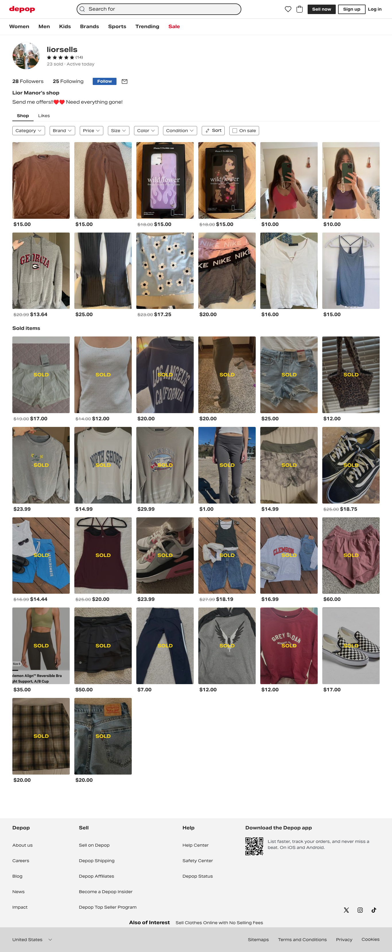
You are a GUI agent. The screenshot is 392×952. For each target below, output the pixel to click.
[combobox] (159, 9)
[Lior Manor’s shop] (26, 56)
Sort (217, 130)
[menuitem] (19, 27)
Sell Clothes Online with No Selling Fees (219, 922)
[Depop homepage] (22, 9)
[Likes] (288, 9)
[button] (65, 57)
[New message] (124, 81)
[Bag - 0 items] (299, 9)
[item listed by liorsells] (41, 180)
